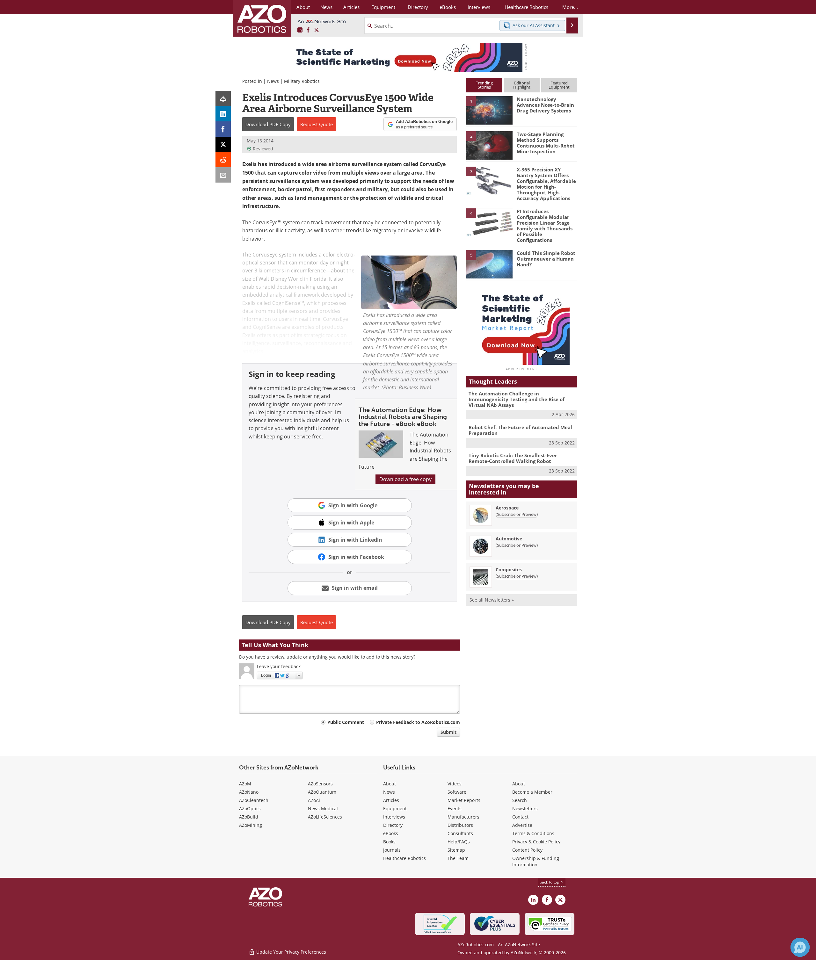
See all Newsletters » (492, 600)
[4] (489, 222)
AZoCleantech (253, 800)
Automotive (509, 539)
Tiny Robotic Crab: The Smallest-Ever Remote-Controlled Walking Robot (513, 458)
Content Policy (527, 850)
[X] (223, 144)
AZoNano (249, 792)
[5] (489, 264)
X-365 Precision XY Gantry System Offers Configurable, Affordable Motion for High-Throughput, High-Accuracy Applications (546, 183)
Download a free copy (405, 479)
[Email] (223, 175)
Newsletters (525, 808)
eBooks (390, 833)
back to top (550, 881)
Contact (520, 817)
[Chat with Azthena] (800, 947)
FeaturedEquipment (559, 85)
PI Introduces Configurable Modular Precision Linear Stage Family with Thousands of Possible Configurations (544, 225)
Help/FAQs (459, 842)
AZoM (245, 784)
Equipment (395, 808)
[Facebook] (223, 129)
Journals (392, 850)
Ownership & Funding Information (535, 861)
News (273, 81)
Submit (448, 732)
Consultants (460, 833)
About (389, 784)
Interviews (394, 817)
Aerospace (507, 508)
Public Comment (345, 722)
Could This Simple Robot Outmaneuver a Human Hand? (546, 259)
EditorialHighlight (521, 85)
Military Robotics (302, 81)
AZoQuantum (322, 792)
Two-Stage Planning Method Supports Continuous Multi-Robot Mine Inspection (546, 143)
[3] (489, 180)
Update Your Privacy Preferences (290, 952)
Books (389, 842)
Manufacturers (463, 817)
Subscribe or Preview (516, 514)
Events (455, 808)
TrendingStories (484, 85)
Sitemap (456, 850)
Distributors (460, 825)
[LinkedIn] (223, 113)
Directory (393, 825)
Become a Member (532, 792)
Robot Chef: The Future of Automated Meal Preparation (520, 430)
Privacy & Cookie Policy (536, 842)
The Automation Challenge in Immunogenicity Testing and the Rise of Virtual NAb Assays (517, 399)
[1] (489, 110)
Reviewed (263, 149)
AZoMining (250, 825)
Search (519, 800)
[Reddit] (223, 159)
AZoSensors (320, 784)
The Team (458, 858)
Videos (455, 784)
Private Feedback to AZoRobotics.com (418, 722)
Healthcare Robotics (404, 858)
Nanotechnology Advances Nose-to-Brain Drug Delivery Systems (545, 105)
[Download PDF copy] (223, 98)
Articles (391, 800)
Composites (509, 570)
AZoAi (314, 800)
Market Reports (464, 800)
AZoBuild (248, 817)
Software (457, 792)
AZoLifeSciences (325, 817)
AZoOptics (250, 808)
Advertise (522, 825)
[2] (489, 145)
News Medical (323, 808)
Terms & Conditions (533, 833)
